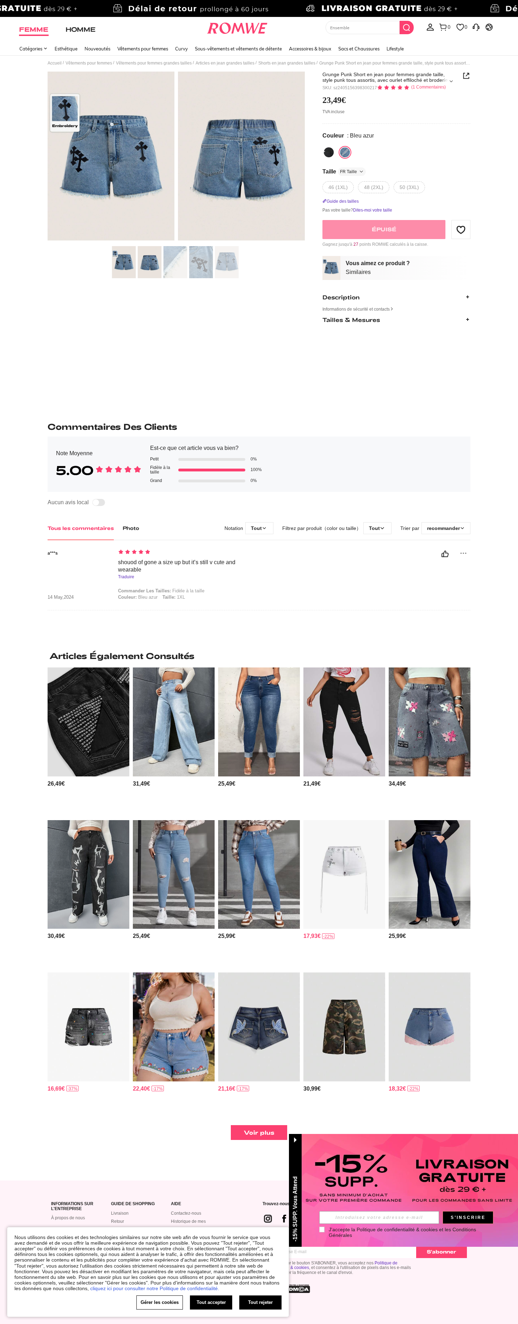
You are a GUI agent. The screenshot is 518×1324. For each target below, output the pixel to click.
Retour (117, 1221)
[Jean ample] (174, 721)
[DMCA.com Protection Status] (297, 1289)
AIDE (176, 1204)
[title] (259, 656)
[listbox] (430, 27)
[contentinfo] (56, 783)
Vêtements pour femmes (142, 48)
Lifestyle (395, 48)
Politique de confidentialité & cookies (397, 1229)
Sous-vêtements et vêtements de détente (238, 48)
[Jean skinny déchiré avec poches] (344, 721)
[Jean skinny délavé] (259, 874)
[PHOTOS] (176, 157)
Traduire (126, 577)
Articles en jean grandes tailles (225, 63)
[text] (178, 552)
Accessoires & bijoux (310, 48)
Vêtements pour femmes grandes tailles (154, 63)
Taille (339, 172)
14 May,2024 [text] (61, 597)
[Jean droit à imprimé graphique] (88, 874)
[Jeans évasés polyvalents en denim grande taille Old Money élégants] (429, 874)
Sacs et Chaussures (359, 48)
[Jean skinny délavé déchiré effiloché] (174, 874)
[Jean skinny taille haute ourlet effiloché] (259, 721)
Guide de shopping (133, 1204)
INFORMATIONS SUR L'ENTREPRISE (72, 1206)
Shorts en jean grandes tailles (286, 63)
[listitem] (88, 740)
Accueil (55, 63)
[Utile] (445, 554)
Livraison (120, 1213)
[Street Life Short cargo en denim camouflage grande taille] (344, 1026)
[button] (460, 229)
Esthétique (66, 48)
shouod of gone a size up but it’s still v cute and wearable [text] (176, 566)
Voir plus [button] (259, 1132)
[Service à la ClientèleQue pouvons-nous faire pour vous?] (476, 27)
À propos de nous (68, 1217)
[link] (259, 8)
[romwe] (237, 27)
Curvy (181, 48)
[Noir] (328, 152)
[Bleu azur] (345, 152)
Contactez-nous (186, 1213)
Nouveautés (97, 48)
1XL (173, 597)
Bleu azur (138, 597)
